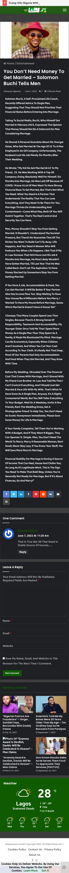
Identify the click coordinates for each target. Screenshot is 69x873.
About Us (34, 854)
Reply (22, 552)
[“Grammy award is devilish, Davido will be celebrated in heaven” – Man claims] (18, 745)
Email (7, 633)
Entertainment (25, 63)
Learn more (31, 870)
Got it (45, 870)
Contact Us (35, 849)
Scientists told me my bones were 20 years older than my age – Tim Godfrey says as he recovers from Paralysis (51, 723)
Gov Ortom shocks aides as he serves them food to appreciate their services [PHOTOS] (51, 762)
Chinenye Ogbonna (12, 91)
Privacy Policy (52, 849)
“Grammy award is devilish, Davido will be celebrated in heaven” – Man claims (18, 762)
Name (7, 620)
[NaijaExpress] (34, 10)
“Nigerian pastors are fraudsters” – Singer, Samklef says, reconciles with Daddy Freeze (17, 723)
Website (8, 646)
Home (10, 63)
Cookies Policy (17, 849)
